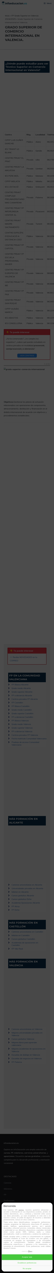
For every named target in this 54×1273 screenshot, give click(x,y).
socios (21, 1210)
